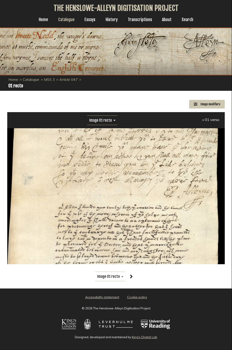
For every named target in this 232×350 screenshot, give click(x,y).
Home (43, 19)
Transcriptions (140, 19)
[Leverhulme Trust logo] (115, 330)
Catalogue (66, 19)
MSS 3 (49, 79)
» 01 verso (210, 119)
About (167, 19)
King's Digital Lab (144, 337)
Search (187, 19)
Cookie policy (137, 297)
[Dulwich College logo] (87, 330)
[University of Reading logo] (155, 330)
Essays (90, 19)
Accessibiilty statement (102, 297)
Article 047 (68, 79)
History (112, 19)
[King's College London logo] (69, 330)
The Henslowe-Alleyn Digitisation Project (116, 8)
